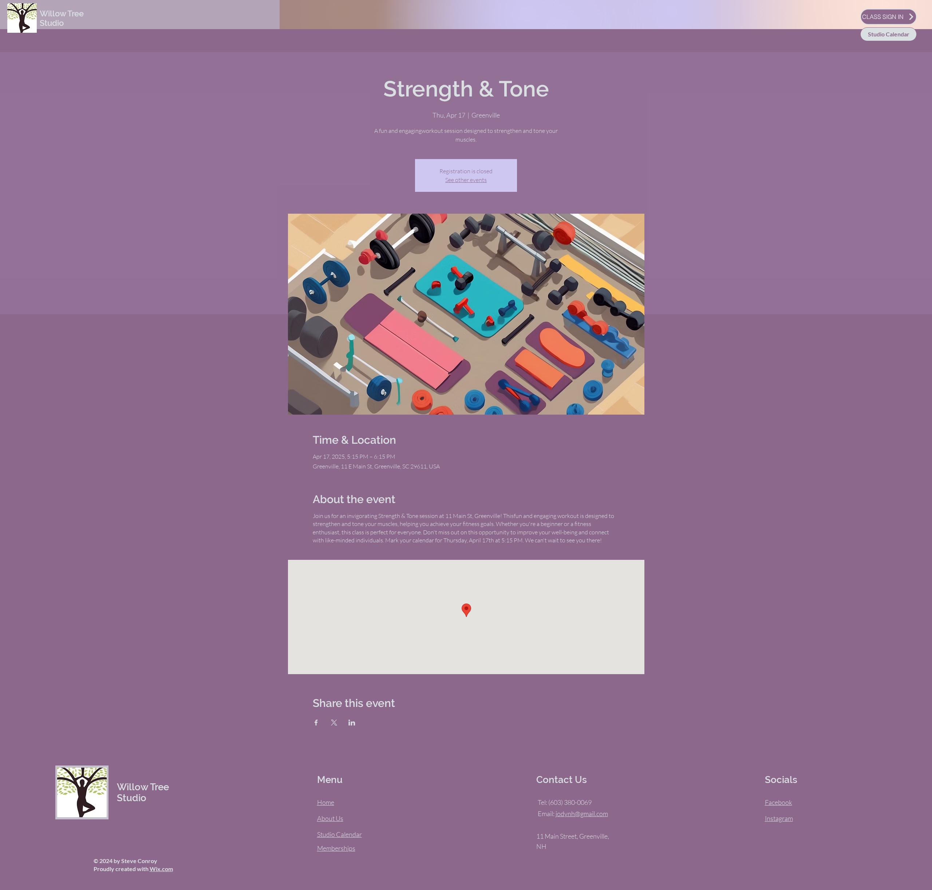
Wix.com (161, 868)
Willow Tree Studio (62, 18)
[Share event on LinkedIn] (351, 722)
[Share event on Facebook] (316, 722)
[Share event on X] (334, 722)
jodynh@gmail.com (582, 814)
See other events (466, 179)
